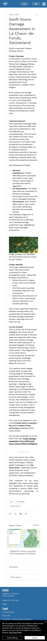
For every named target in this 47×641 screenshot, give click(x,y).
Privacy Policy (6, 615)
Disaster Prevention (15, 506)
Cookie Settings (12, 638)
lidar (11, 501)
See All (35, 525)
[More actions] (36, 14)
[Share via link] (26, 514)
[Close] (44, 623)
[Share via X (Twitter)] (15, 514)
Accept (34, 638)
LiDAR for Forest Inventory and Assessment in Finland (23, 552)
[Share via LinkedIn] (21, 514)
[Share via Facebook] (10, 514)
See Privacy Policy (15, 632)
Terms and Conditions (8, 612)
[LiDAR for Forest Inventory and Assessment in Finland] (23, 538)
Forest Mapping (20, 501)
